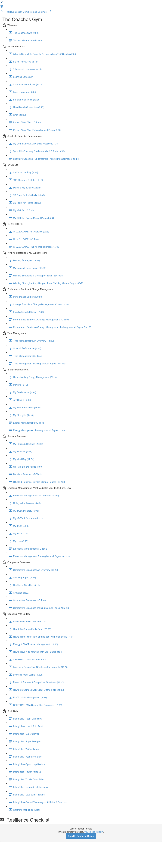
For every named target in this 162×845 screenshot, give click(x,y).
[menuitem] (2, 7)
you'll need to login (93, 831)
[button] (2, 2)
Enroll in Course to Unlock (81, 836)
